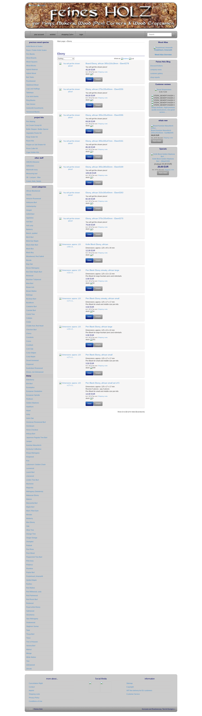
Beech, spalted (31, 233)
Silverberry (30, 615)
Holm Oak (30, 418)
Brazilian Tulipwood (33, 280)
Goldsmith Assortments (34, 108)
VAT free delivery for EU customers (139, 691)
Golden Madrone (32, 403)
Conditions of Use (35, 701)
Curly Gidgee (31, 353)
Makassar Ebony (32, 495)
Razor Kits (30, 141)
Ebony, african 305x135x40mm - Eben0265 (104, 115)
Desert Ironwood (32, 360)
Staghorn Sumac (32, 626)
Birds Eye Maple (32, 241)
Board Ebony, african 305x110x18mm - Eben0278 (107, 63)
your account (39, 35)
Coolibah (29, 345)
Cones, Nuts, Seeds (33, 181)
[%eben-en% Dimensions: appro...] (70, 65)
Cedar (28, 322)
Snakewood (30, 623)
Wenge (29, 653)
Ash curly (29, 226)
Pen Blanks (30, 54)
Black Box (30, 249)
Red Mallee (30, 588)
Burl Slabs (30, 77)
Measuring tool (31, 174)
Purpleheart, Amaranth (34, 576)
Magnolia (29, 488)
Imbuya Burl (30, 434)
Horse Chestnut (32, 430)
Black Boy (30, 253)
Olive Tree (30, 530)
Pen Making (30, 121)
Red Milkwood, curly (33, 592)
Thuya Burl (30, 634)
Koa (27, 461)
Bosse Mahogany (32, 268)
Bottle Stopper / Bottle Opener (37, 129)
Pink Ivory (30, 561)
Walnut (28, 649)
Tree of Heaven (32, 642)
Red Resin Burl (32, 599)
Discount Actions (156, 66)
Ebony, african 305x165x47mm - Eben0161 (104, 141)
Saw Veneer (30, 104)
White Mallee (31, 657)
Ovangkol (29, 542)
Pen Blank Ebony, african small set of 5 (102, 383)
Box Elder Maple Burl (34, 272)
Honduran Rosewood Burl (36, 422)
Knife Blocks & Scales (34, 46)
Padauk (29, 545)
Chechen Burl (31, 330)
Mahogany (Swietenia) (34, 491)
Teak (28, 630)
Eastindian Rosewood (34, 368)
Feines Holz (38, 709)
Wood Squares (31, 62)
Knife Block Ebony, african (97, 244)
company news (156, 70)
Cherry (28, 333)
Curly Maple (30, 357)
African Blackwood (33, 191)
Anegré (29, 210)
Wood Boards (31, 58)
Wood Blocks (31, 66)
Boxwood (29, 276)
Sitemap (129, 683)
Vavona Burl (30, 646)
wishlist (52, 35)
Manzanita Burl (32, 503)
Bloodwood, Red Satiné (35, 256)
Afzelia (28, 195)
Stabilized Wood (32, 85)
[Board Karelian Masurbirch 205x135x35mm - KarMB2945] (163, 128)
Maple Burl (30, 507)
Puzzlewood (30, 81)
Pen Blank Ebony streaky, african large (102, 270)
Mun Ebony (30, 522)
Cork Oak (29, 349)
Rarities (29, 584)
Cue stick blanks (32, 96)
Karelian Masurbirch (33, 445)
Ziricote (29, 669)
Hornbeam (30, 426)
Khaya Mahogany (32, 453)
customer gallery (156, 73)
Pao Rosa (30, 549)
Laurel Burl (30, 472)
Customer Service (133, 694)
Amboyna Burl (31, 202)
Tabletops (30, 93)
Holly (28, 414)
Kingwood (30, 457)
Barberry (29, 229)
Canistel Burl (31, 310)
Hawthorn (30, 407)
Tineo (28, 638)
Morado (29, 515)
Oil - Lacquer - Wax (33, 177)
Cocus (28, 341)
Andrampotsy (31, 206)
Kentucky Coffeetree (33, 449)
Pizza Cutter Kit (32, 148)
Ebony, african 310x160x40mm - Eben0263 (104, 192)
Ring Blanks (30, 100)
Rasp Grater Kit (32, 137)
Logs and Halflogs (33, 89)
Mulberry (29, 518)
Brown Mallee (31, 291)
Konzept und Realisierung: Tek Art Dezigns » (158, 709)
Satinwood (30, 611)
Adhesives (30, 166)
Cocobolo (30, 337)
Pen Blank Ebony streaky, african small (102, 298)
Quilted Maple (31, 580)
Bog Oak (29, 264)
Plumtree (29, 569)
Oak (27, 526)
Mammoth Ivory (32, 170)
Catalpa (29, 318)
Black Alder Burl (32, 245)
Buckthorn (30, 303)
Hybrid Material (32, 69)
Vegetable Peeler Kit (33, 133)
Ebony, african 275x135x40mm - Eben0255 (104, 89)
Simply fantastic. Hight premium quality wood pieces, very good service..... (163, 110)
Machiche (30, 484)
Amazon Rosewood (33, 199)
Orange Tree (31, 534)
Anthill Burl (30, 214)
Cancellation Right (36, 683)
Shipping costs (102, 72)
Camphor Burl (31, 306)
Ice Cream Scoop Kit (33, 125)
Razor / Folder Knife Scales (36, 50)
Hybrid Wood (31, 73)
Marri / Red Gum (32, 511)
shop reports (155, 77)
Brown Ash (30, 287)
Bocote (28, 260)
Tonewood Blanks (33, 112)
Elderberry (30, 380)
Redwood (30, 603)
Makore (29, 499)
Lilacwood (30, 476)
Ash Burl (29, 222)
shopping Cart (66, 35)
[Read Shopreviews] (163, 90)
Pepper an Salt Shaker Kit (35, 145)
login (81, 35)
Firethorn (29, 399)
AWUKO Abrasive (32, 162)
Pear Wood (30, 553)
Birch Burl (30, 237)
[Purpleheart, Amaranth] (163, 48)
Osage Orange (31, 538)
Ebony (28, 376)
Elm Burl (29, 384)
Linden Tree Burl (32, 480)
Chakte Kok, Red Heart (34, 326)
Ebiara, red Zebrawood (34, 372)
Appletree (30, 218)
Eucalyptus (30, 387)
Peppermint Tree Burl (34, 557)
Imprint (31, 691)
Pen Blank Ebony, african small (99, 355)
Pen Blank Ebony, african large (99, 327)
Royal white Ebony (33, 607)
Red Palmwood (32, 596)
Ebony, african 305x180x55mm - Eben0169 (104, 167)
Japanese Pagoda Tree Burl (36, 438)
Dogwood (30, 364)
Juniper (29, 441)
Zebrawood (30, 665)
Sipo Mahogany (32, 619)
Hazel (28, 411)
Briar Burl (29, 283)
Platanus (29, 565)
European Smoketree (34, 391)
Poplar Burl (30, 572)
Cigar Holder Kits (32, 152)
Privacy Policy (34, 698)
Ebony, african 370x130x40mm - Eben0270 (104, 218)
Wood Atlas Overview (163, 55)
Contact (32, 687)
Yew (27, 661)
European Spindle (33, 395)
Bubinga (29, 295)
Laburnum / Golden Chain (36, 464)
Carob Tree (30, 314)
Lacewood (30, 468)
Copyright (130, 687)
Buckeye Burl (31, 299)
